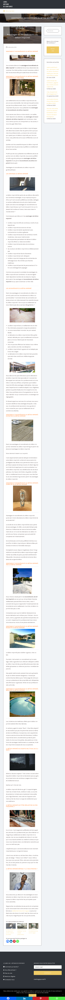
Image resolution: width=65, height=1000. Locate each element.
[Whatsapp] (17, 941)
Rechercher (53, 50)
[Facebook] (7, 941)
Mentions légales (10, 976)
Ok (32, 996)
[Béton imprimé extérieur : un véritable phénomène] (22, 926)
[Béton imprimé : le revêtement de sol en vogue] (33, 926)
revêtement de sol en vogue (20, 911)
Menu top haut (9, 11)
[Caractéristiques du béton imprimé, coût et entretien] (11, 926)
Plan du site (8, 973)
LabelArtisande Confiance (8, 4)
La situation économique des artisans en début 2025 (52, 101)
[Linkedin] (10, 941)
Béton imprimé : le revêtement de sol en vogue (33, 931)
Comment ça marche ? (12, 967)
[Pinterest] (14, 941)
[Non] (63, 994)
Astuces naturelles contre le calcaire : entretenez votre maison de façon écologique (52, 112)
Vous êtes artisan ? (10, 970)
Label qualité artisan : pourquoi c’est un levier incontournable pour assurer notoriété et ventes (53, 71)
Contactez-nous (9, 979)
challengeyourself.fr (40, 979)
